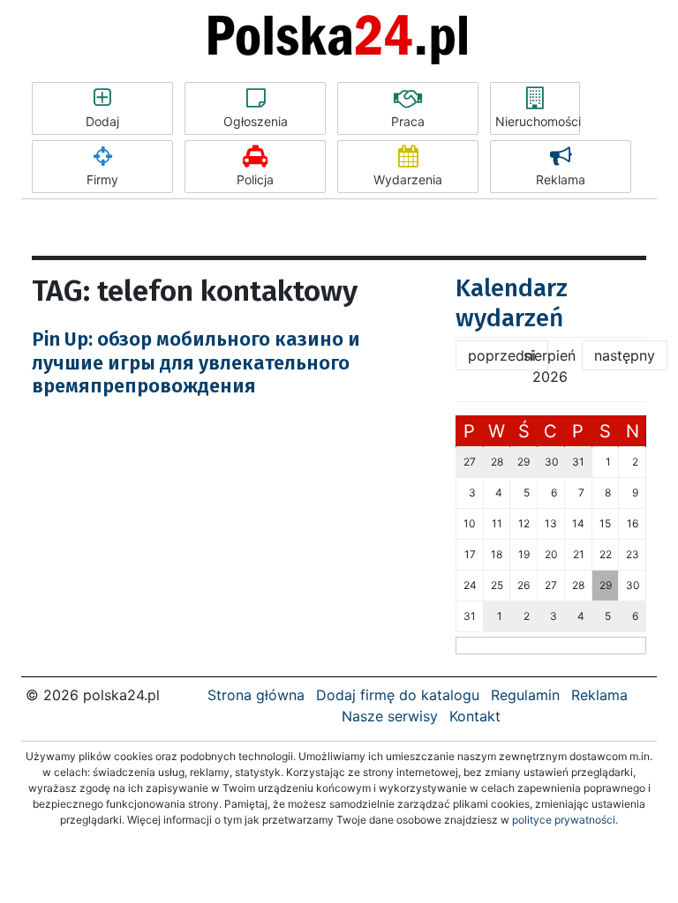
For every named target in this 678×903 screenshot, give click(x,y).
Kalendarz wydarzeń (512, 302)
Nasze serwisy (390, 716)
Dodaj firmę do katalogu (397, 695)
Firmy (102, 179)
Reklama (560, 179)
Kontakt (475, 716)
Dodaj (102, 121)
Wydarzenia (407, 179)
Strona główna (256, 695)
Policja (255, 179)
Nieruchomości (537, 121)
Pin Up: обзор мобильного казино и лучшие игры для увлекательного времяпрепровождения (196, 362)
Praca (408, 121)
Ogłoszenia (255, 121)
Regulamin (525, 695)
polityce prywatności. (565, 819)
